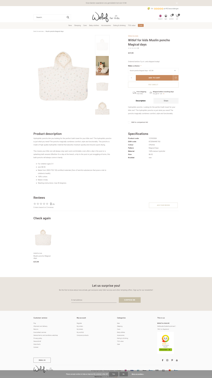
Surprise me (129, 300)
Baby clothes (94, 25)
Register (79, 323)
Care (85, 25)
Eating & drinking (119, 25)
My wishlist (80, 332)
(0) (138, 48)
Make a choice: (134, 66)
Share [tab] (166, 101)
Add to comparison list (139, 122)
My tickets (80, 329)
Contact (35, 347)
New (70, 25)
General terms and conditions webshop (45, 335)
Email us (42, 360)
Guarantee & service (39, 332)
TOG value (131, 25)
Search (68, 17)
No (124, 374)
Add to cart (154, 78)
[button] (111, 44)
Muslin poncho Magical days (41, 257)
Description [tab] (141, 101)
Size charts (37, 344)
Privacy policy (37, 338)
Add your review (163, 205)
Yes (113, 374)
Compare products (83, 335)
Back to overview (38, 31)
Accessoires (106, 25)
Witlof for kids (133, 36)
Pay (34, 323)
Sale (140, 25)
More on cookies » (138, 374)
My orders (80, 326)
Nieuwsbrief (37, 341)
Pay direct (153, 85)
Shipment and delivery (40, 326)
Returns (35, 329)
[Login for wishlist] (176, 78)
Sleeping (77, 25)
